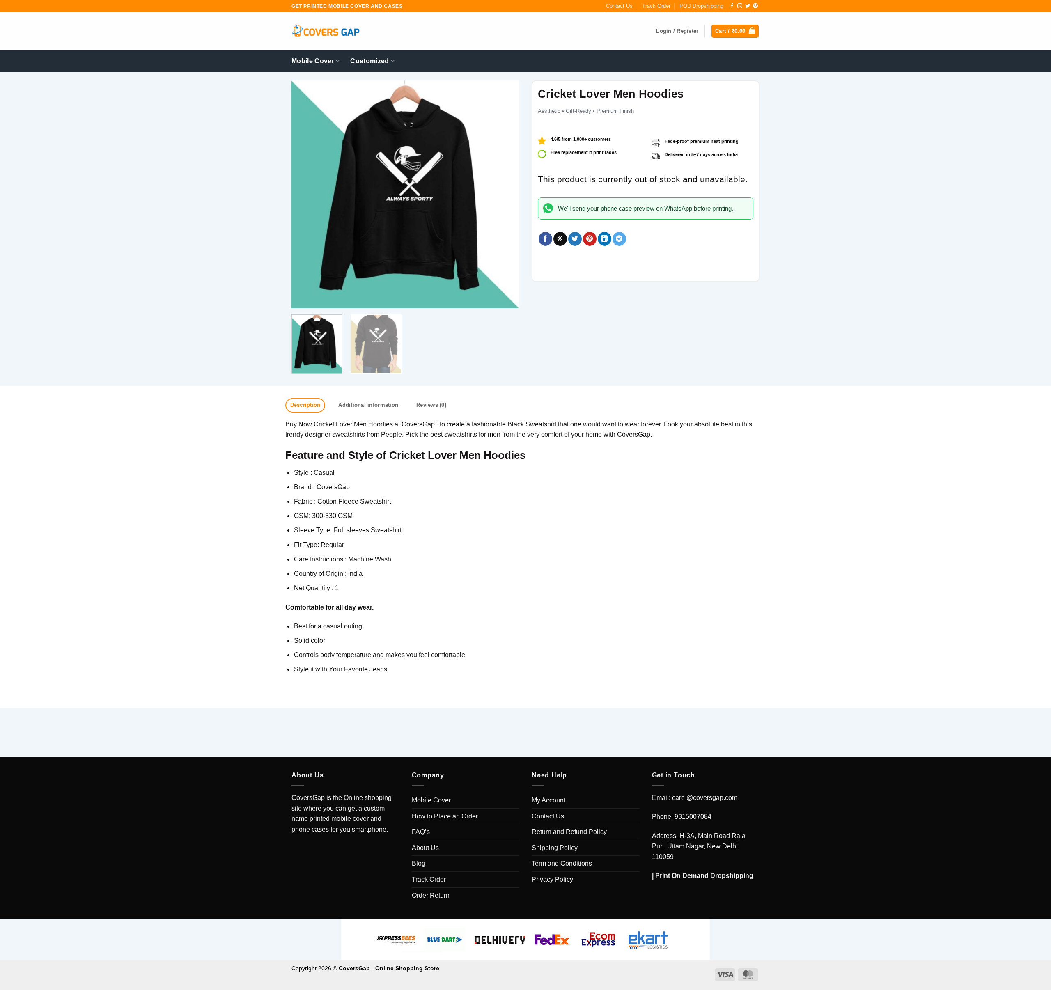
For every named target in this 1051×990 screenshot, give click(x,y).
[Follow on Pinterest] (755, 6)
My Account (548, 800)
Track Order (656, 6)
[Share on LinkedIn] (604, 239)
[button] (735, 31)
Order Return (431, 895)
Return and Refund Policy (569, 831)
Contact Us (619, 6)
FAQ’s (421, 831)
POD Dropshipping (701, 6)
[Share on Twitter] (575, 239)
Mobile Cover (312, 60)
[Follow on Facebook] (732, 6)
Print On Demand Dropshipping (704, 875)
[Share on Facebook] (545, 239)
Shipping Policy (555, 847)
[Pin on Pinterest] (590, 239)
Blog (418, 863)
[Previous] (306, 194)
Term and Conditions (562, 863)
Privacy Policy (552, 879)
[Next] (504, 194)
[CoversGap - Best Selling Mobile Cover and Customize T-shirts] (325, 31)
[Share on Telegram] (619, 239)
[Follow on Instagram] (739, 6)
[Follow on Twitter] (747, 6)
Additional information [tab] (368, 405)
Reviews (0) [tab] (431, 405)
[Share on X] (560, 239)
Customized (369, 60)
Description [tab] (305, 405)
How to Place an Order (445, 816)
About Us (425, 847)
